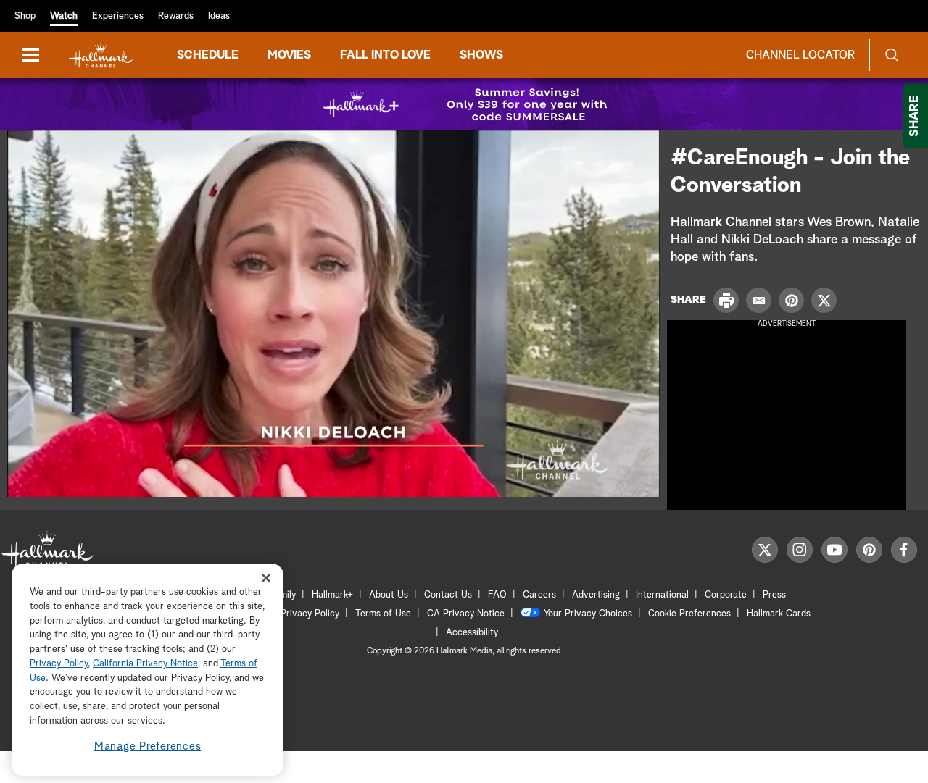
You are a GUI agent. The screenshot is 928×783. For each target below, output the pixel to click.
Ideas (219, 16)
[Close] (266, 578)
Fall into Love (385, 55)
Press (774, 595)
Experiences (118, 16)
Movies (289, 55)
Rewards (176, 16)
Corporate (726, 595)
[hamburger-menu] (30, 55)
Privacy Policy (310, 614)
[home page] (100, 55)
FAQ (497, 595)
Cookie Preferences (689, 614)
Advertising (596, 595)
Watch (64, 16)
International (662, 595)
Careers (539, 595)
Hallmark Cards (779, 614)
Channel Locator (800, 55)
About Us (388, 595)
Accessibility (472, 632)
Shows (481, 55)
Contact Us (448, 595)
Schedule (208, 55)
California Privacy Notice (145, 664)
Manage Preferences (148, 746)
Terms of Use (383, 614)
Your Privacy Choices (588, 614)
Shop (25, 16)
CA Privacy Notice (466, 614)
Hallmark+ (332, 595)
